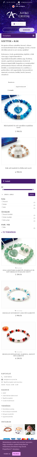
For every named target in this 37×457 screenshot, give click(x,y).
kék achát (6, 220)
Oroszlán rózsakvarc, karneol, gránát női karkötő (18, 355)
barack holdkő (8, 214)
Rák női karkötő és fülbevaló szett (18, 168)
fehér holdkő (7, 217)
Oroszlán (19, 311)
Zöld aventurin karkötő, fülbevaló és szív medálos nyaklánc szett (18, 271)
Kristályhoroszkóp (8, 409)
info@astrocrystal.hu (26, 2)
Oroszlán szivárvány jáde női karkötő (18, 313)
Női (4, 227)
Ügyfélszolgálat (8, 398)
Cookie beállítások (8, 400)
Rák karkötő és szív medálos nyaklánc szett (18, 126)
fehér (5, 204)
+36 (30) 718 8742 (10, 2)
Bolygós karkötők (8, 414)
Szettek (19, 268)
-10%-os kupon (20, 6)
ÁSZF (4, 393)
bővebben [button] (16, 449)
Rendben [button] (16, 453)
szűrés (32, 194)
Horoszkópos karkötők (10, 411)
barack (5, 201)
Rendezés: (11, 82)
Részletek (18, 131)
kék (4, 207)
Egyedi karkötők (8, 416)
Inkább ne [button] (7, 453)
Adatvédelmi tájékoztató (10, 395)
